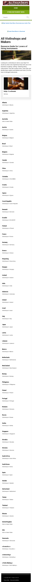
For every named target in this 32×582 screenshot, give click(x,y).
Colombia (5, 176)
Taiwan (4, 497)
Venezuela (5, 538)
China (4, 168)
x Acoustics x (6, 546)
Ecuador (4, 217)
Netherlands (6, 357)
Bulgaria (4, 152)
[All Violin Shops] (16, 3)
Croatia (4, 185)
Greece (4, 250)
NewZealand (6, 365)
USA (3, 530)
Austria (4, 127)
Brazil (4, 144)
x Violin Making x (7, 563)
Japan (4, 324)
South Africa (6, 456)
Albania (4, 102)
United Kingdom (7, 522)
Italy (3, 316)
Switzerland (5, 489)
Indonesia (5, 291)
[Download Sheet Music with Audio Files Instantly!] (16, 23)
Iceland (4, 275)
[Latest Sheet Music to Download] (16, 31)
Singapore (5, 431)
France (4, 234)
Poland (4, 390)
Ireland (4, 300)
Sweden (4, 481)
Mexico (4, 349)
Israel (4, 308)
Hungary (4, 267)
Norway (4, 374)
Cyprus (4, 193)
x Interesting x (6, 555)
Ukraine (4, 513)
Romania (4, 407)
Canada (4, 160)
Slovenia (4, 448)
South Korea (6, 464)
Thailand (4, 505)
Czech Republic (7, 201)
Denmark (4, 209)
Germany (9, 94)
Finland (4, 226)
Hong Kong (5, 259)
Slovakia (4, 439)
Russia (4, 415)
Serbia (4, 423)
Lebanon (4, 341)
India (3, 283)
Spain (4, 472)
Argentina (5, 111)
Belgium (4, 135)
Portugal (4, 398)
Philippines (5, 382)
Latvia (4, 333)
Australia (5, 119)
